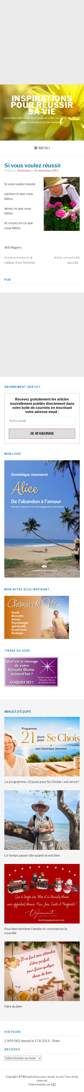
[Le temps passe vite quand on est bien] (42, 849)
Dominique (23, 170)
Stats (56, 1041)
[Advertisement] (42, 42)
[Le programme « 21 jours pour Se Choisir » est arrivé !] (42, 775)
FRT (53, 1084)
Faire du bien (13, 1006)
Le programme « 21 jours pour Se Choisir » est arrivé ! (41, 782)
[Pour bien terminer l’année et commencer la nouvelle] (42, 922)
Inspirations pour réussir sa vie (42, 105)
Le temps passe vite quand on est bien (32, 855)
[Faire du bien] (42, 1000)
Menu (44, 148)
